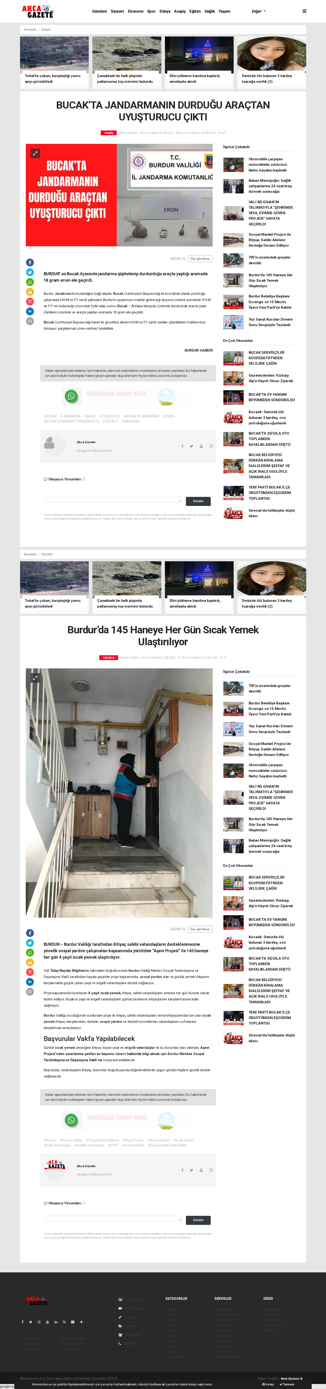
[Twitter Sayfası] (32, 1322)
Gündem (99, 11)
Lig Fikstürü (224, 1330)
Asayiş (180, 11)
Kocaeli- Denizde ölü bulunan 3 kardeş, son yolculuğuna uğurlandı (267, 417)
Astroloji (271, 1330)
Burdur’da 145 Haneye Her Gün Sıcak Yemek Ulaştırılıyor (271, 280)
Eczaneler (223, 1325)
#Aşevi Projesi (133, 1140)
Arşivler (131, 1326)
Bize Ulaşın (132, 1344)
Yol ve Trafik (225, 1314)
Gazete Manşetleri (229, 1356)
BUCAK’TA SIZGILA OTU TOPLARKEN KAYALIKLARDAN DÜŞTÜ (269, 439)
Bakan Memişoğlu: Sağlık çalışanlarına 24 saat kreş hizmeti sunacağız (270, 186)
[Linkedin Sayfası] (58, 1322)
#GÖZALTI (110, 421)
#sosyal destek (133, 1145)
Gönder (198, 501)
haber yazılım (187, 1378)
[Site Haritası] (74, 1322)
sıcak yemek (65, 1048)
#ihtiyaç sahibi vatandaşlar (167, 1145)
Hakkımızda (31, 1338)
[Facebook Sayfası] (24, 1322)
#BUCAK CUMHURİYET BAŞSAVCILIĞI (71, 421)
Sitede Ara (272, 1309)
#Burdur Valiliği (71, 1140)
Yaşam (224, 11)
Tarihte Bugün (226, 1335)
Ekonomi (135, 11)
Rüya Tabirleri (275, 1325)
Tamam (288, 1384)
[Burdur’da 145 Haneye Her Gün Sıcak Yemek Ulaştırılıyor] (119, 793)
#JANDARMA (70, 416)
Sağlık (210, 11)
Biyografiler (273, 1320)
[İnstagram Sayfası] (41, 1322)
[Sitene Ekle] (83, 1322)
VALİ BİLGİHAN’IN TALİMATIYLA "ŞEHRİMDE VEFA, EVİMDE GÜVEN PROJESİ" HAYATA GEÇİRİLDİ (271, 213)
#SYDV (113, 1145)
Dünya (165, 11)
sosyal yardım (151, 977)
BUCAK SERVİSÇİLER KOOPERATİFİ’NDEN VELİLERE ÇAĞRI (267, 358)
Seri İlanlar (223, 1346)
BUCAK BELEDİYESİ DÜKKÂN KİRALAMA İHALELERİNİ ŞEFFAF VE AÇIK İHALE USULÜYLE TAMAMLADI (269, 466)
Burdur (134, 970)
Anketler (271, 1314)
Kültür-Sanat (176, 1356)
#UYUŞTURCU (109, 416)
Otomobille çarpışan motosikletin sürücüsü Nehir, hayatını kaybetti (268, 164)
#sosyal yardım (158, 1140)
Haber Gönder (72, 1349)
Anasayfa (30, 29)
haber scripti (167, 1378)
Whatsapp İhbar (73, 1344)
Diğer (257, 11)
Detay (269, 1384)
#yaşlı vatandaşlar (57, 1145)
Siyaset (117, 11)
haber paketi (148, 1378)
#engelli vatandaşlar (89, 1145)
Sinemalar (223, 1341)
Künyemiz (132, 1335)
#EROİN (168, 416)
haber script (206, 1378)
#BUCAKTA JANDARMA (141, 416)
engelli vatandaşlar (140, 1048)
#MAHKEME (130, 421)
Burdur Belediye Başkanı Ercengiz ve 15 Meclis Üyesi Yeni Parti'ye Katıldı (270, 302)
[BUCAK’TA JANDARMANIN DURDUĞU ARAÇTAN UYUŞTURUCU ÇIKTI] (119, 195)
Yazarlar (130, 1317)
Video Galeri (134, 1308)
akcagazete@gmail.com (94, 451)
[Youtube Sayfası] (49, 1322)
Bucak (118, 293)
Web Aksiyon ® (292, 1378)
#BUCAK (50, 416)
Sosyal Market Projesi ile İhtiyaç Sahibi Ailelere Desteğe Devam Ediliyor (270, 240)
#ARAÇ (89, 416)
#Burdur (50, 1140)
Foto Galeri (133, 1299)
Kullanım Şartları (73, 1338)
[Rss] (66, 1322)
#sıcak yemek (184, 1140)
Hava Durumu (226, 1309)
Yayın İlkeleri (31, 1344)
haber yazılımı (128, 1378)
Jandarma (63, 293)
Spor (151, 11)
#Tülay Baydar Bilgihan (102, 1140)
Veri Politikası (32, 1349)
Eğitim (195, 11)
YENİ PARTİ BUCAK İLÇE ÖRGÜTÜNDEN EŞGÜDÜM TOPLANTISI (270, 493)
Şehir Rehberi (226, 1351)
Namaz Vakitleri (227, 1320)
